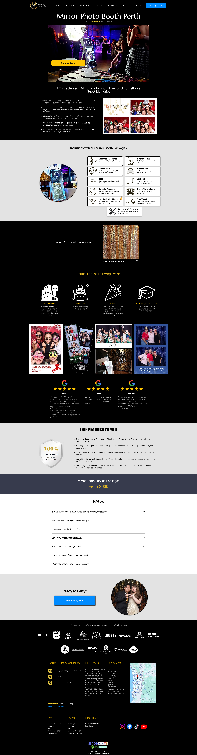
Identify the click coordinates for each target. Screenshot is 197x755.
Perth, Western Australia (63, 682)
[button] (70, 5)
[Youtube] (143, 726)
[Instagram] (122, 726)
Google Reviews (131, 439)
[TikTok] (136, 726)
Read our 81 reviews (56, 707)
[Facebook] (129, 726)
